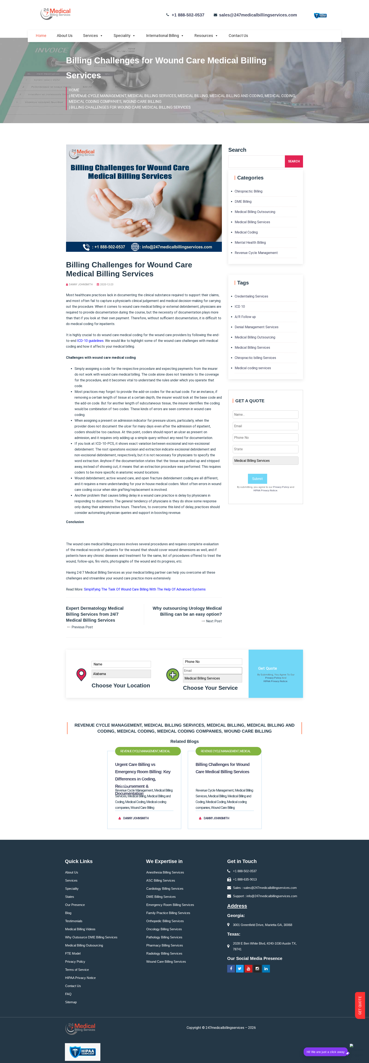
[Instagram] (257, 969)
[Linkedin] (266, 969)
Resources (204, 35)
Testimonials (73, 921)
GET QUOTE (360, 1005)
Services (90, 35)
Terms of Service (77, 969)
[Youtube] (248, 969)
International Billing (162, 35)
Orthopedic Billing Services (165, 921)
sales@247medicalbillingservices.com (258, 15)
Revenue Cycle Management (256, 253)
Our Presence (75, 905)
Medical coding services (253, 368)
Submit (257, 479)
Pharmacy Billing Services (164, 945)
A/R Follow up (245, 317)
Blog (68, 913)
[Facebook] (231, 969)
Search (294, 161)
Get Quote (267, 668)
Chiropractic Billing (248, 191)
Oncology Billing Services (164, 929)
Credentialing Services (251, 296)
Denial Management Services (256, 327)
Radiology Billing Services (164, 953)
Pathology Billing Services (164, 937)
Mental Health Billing (250, 243)
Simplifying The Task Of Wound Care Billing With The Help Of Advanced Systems (145, 589)
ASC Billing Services (160, 880)
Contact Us (238, 35)
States (69, 896)
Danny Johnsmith (81, 284)
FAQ (68, 994)
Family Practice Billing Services (168, 913)
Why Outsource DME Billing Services (91, 937)
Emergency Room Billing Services (170, 905)
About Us (65, 35)
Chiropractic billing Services (255, 358)
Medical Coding (246, 232)
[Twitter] (240, 969)
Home (41, 35)
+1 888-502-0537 (188, 15)
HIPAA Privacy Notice (265, 490)
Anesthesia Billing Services (165, 872)
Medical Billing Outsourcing (255, 212)
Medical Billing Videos (80, 929)
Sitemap (71, 1002)
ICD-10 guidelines (90, 341)
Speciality (122, 35)
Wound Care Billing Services (166, 961)
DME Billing (243, 202)
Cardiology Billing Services (164, 888)
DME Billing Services (161, 896)
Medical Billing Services (252, 222)
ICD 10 (240, 307)
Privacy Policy (281, 487)
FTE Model (73, 953)
